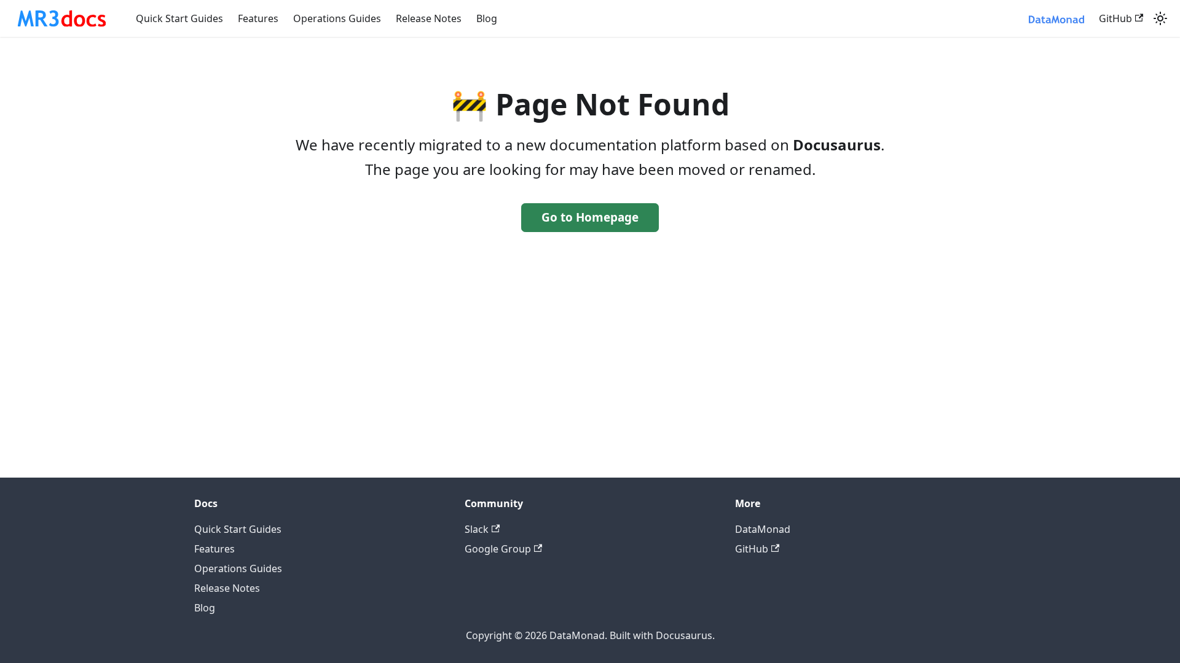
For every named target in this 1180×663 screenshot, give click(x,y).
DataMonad (762, 529)
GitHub (1115, 18)
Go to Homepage (590, 217)
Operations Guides (337, 18)
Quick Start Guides (179, 18)
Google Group (498, 549)
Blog (486, 18)
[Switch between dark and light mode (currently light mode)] (1160, 18)
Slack (477, 529)
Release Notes (429, 18)
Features (258, 18)
